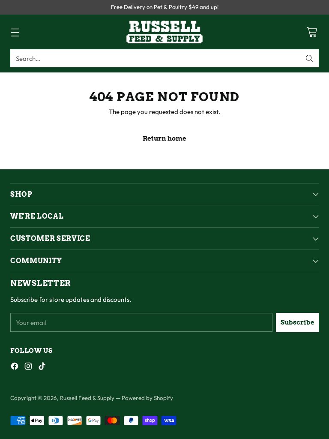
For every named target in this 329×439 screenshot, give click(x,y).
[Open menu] (15, 32)
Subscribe (297, 322)
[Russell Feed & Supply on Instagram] (28, 367)
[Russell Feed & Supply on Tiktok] (42, 367)
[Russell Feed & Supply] (164, 32)
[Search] (309, 58)
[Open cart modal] (311, 32)
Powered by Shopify (147, 397)
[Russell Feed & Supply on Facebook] (14, 367)
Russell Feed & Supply (87, 397)
